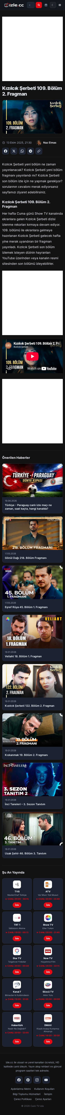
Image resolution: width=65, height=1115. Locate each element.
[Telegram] (30, 151)
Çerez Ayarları (43, 1099)
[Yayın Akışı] (46, 5)
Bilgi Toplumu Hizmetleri (26, 1094)
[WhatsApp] (22, 151)
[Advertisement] (32, 49)
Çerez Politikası (23, 1099)
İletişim (48, 1094)
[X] (13, 151)
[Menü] (60, 5)
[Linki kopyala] (38, 151)
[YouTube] (46, 1079)
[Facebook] (5, 151)
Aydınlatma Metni (21, 1088)
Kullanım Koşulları (44, 1088)
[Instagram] (37, 1079)
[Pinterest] (28, 1079)
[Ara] (39, 5)
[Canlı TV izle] (14, 5)
